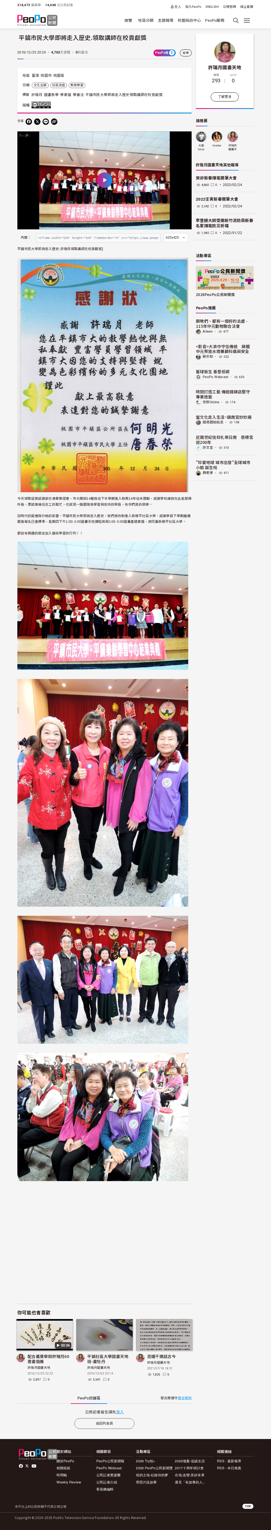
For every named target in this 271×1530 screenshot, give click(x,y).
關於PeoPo (65, 1460)
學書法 (78, 95)
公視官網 (229, 7)
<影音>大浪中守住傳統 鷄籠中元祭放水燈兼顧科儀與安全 (223, 348)
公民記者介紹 (106, 1482)
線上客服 (246, 7)
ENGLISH (212, 7)
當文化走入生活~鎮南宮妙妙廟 (224, 417)
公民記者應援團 (108, 1474)
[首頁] (37, 21)
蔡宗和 (208, 357)
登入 (177, 6)
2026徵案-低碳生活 (190, 1460)
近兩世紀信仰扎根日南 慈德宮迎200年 (224, 439)
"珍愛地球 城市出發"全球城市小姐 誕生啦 (223, 464)
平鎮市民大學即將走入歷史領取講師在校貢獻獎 (124, 95)
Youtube (34, 1466)
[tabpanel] (104, 1412)
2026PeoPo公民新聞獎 (215, 294)
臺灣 (35, 75)
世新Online (211, 402)
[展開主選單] (247, 20)
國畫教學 (51, 95)
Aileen (208, 331)
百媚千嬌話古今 (161, 1356)
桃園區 (58, 75)
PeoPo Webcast (215, 377)
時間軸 (62, 1474)
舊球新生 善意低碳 (213, 371)
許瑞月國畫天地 (39, 1368)
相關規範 (63, 1467)
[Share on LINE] (46, 121)
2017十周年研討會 (189, 1467)
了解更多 (225, 97)
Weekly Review (69, 1482)
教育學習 (77, 85)
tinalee (217, 145)
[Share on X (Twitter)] (37, 121)
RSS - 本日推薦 (229, 1467)
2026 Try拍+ (145, 1460)
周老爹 (208, 473)
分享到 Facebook (185, 137)
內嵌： (26, 237)
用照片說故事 (146, 1482)
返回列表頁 (104, 1423)
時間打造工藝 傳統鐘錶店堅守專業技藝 (223, 394)
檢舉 (186, 53)
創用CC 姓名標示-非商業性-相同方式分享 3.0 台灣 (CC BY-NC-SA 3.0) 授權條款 (42, 105)
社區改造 (58, 85)
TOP (248, 1506)
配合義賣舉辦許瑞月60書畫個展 (48, 1358)
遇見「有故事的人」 (190, 1482)
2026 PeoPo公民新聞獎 (154, 1467)
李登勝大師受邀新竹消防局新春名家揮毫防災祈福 (224, 223)
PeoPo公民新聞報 (110, 1460)
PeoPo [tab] (88, 1398)
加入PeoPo (193, 7)
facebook (21, 1466)
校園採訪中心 (189, 20)
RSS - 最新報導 (229, 1460)
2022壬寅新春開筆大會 (217, 199)
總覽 (128, 20)
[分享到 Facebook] (29, 121)
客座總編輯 (105, 1489)
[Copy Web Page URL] (54, 121)
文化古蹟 (40, 85)
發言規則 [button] (185, 1398)
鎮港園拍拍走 (213, 422)
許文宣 (208, 448)
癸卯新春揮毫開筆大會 (216, 178)
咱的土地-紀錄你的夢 (152, 1474)
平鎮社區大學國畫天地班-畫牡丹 (107, 1358)
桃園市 (46, 75)
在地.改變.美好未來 (190, 1474)
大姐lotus (201, 147)
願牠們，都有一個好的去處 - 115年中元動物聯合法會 (221, 323)
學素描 (65, 95)
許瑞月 (36, 95)
